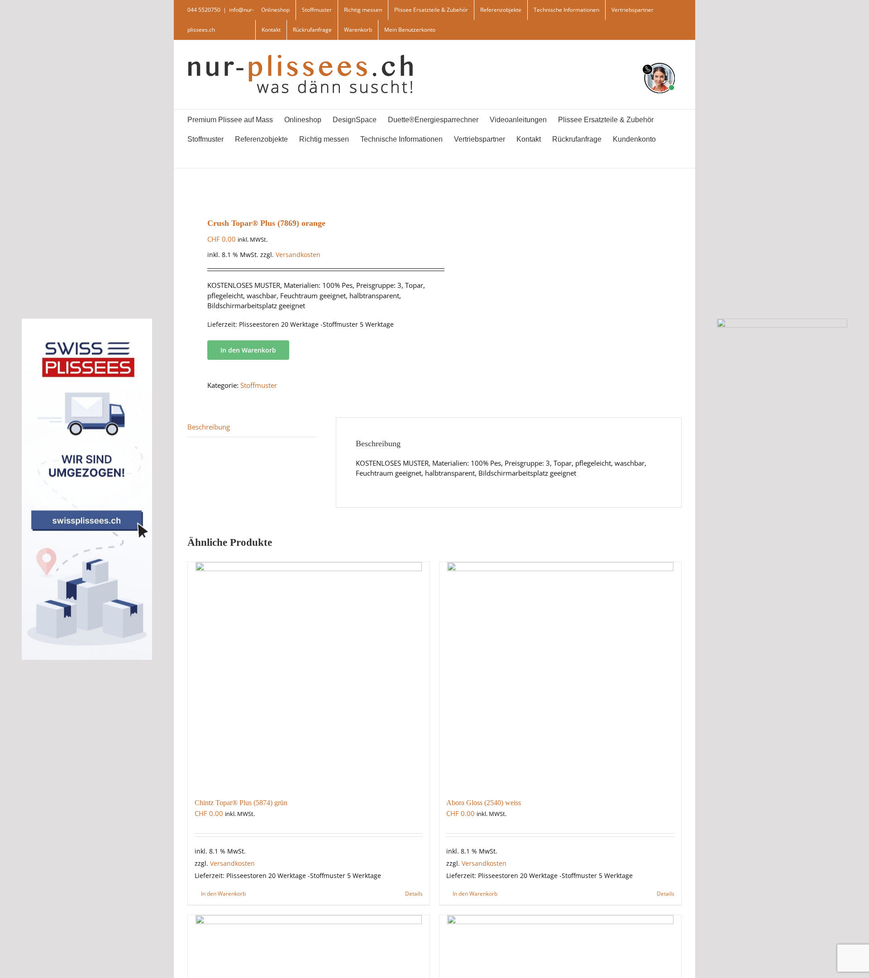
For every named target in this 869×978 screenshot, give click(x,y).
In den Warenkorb (248, 350)
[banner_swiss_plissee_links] (87, 321)
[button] (211, 158)
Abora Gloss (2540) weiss (483, 802)
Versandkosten (298, 255)
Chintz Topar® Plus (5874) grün (241, 802)
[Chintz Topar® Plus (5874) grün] (309, 675)
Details (414, 893)
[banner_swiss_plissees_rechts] (782, 321)
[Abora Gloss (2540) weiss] (560, 675)
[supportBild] (659, 61)
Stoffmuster (258, 385)
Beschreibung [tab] (208, 426)
